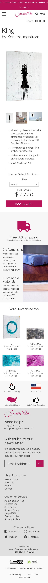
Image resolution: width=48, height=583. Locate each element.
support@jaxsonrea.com (20, 428)
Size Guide (10, 507)
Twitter (13, 536)
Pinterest (33, 536)
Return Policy (11, 510)
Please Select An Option (24, 174)
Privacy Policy (12, 519)
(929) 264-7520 (15, 425)
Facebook (14, 531)
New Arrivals (11, 479)
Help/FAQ (10, 513)
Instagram (33, 531)
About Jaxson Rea (14, 501)
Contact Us (10, 504)
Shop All (9, 482)
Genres (8, 488)
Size (24, 179)
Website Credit (24, 578)
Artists (8, 485)
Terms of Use (11, 516)
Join (40, 463)
